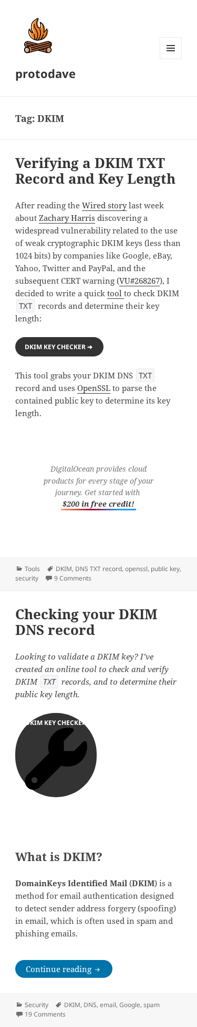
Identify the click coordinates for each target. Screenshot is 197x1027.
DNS (90, 1004)
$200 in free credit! (98, 504)
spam (151, 1004)
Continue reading (69, 968)
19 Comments (45, 1014)
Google (129, 1004)
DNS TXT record (98, 568)
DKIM (64, 568)
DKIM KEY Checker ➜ (59, 346)
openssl (136, 568)
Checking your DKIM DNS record (86, 622)
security (26, 578)
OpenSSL (93, 388)
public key (165, 568)
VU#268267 (139, 280)
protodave (45, 73)
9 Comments (72, 578)
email (108, 1004)
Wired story (104, 205)
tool (115, 293)
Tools (32, 568)
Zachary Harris (67, 218)
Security (36, 1004)
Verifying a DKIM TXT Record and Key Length (95, 170)
